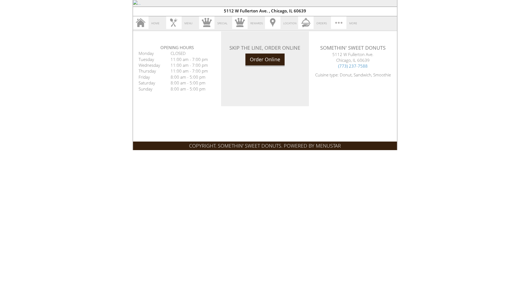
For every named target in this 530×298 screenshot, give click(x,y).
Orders (321, 23)
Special (222, 23)
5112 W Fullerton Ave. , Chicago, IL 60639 (265, 11)
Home (155, 23)
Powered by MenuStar (312, 145)
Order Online (265, 59)
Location (289, 23)
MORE (353, 23)
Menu (188, 23)
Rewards (256, 23)
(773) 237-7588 (353, 66)
